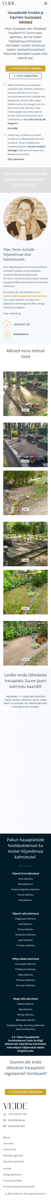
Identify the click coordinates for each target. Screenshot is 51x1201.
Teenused (8, 1143)
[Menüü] (46, 3)
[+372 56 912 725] (5, 1114)
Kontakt (7, 1168)
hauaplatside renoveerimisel (32, 295)
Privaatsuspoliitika (12, 1180)
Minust (6, 1137)
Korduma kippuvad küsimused (19, 1186)
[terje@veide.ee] (5, 1120)
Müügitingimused (12, 1174)
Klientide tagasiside (13, 1155)
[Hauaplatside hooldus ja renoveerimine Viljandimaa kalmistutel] (9, 3)
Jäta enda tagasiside (13, 1161)
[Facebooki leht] (5, 1126)
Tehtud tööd (9, 1149)
